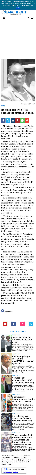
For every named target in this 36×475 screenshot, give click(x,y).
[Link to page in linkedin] (13, 120)
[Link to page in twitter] (8, 120)
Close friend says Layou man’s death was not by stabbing (22, 418)
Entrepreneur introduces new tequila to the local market (23, 399)
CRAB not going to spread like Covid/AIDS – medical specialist (23, 360)
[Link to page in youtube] (5, 324)
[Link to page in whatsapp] (22, 120)
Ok (18, 7)
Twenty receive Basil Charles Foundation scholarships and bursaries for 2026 (22, 438)
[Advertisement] (18, 39)
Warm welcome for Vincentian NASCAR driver (22, 339)
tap (32, 18)
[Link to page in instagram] (22, 324)
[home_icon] (4, 18)
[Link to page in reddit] (27, 120)
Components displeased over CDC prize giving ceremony (23, 380)
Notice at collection (10, 472)
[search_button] (28, 18)
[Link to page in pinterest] (17, 120)
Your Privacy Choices (16, 469)
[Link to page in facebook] (3, 120)
